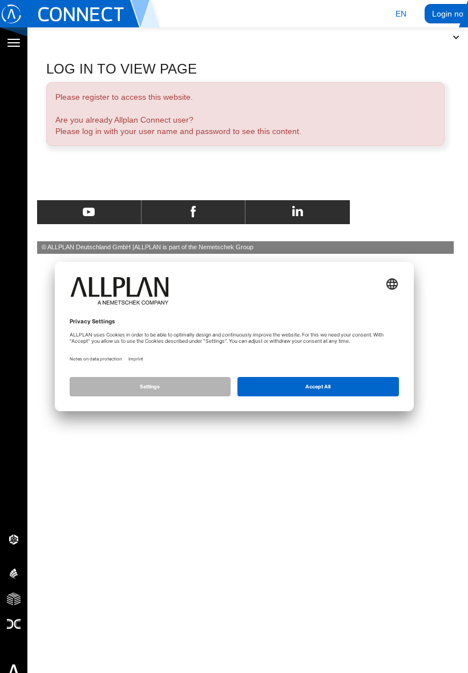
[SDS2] (14, 539)
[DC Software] (14, 623)
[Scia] (14, 573)
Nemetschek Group (226, 247)
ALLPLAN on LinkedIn (297, 212)
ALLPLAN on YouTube (89, 212)
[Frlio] (14, 598)
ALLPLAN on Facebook (193, 212)
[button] (401, 13)
